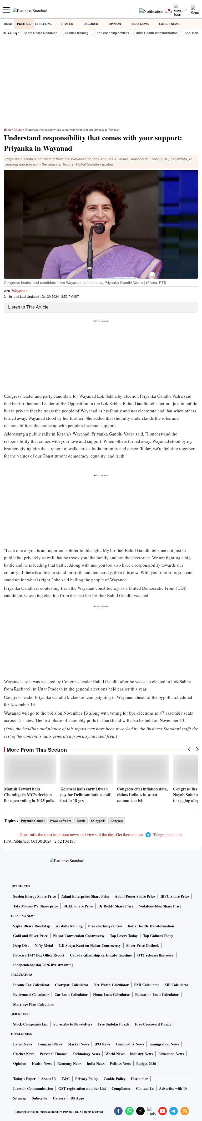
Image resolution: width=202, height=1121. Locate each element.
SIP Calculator (176, 984)
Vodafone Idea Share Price (160, 906)
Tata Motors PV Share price (35, 906)
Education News (171, 1053)
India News (140, 23)
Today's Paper (24, 1078)
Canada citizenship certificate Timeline (101, 955)
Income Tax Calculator (31, 984)
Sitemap (19, 1098)
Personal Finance (53, 1053)
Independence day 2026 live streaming (43, 965)
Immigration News (164, 1044)
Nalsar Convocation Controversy (78, 935)
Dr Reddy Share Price (115, 906)
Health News (42, 1063)
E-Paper (67, 23)
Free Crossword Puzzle (153, 1024)
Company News (50, 1044)
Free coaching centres (112, 33)
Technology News (86, 1053)
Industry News (141, 1053)
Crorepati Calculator (71, 984)
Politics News (120, 1063)
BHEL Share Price (78, 906)
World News (114, 1053)
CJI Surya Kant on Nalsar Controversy (90, 945)
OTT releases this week (155, 955)
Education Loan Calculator (157, 994)
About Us (48, 1078)
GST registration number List (82, 1088)
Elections (43, 23)
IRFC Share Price (174, 896)
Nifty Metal (44, 945)
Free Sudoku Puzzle (113, 1024)
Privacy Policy (86, 1078)
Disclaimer (139, 1078)
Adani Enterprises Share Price (85, 896)
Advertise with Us (173, 1088)
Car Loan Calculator (71, 994)
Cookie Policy (114, 1078)
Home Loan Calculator (111, 994)
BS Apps (77, 1098)
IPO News (102, 1044)
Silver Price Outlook (142, 945)
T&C (66, 1078)
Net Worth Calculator (111, 984)
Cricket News (23, 1053)
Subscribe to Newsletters (72, 1024)
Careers (59, 1098)
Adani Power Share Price (135, 896)
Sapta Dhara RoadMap (40, 33)
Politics (24, 23)
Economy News (69, 1063)
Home (8, 23)
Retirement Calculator (31, 994)
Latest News (169, 23)
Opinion (115, 23)
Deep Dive (21, 945)
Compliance (121, 1088)
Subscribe (39, 1098)
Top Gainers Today (158, 935)
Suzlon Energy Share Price (34, 896)
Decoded (91, 23)
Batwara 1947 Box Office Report (38, 955)
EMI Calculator (146, 984)
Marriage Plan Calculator (33, 1004)
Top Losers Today (124, 935)
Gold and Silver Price (30, 935)
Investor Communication (33, 1088)
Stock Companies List (30, 1024)
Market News (78, 1044)
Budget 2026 (146, 1063)
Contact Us (145, 1088)
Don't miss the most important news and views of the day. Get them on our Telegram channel (101, 834)
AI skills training (76, 33)
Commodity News (130, 1044)
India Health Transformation (157, 33)
